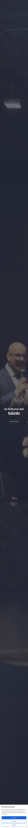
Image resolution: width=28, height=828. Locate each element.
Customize (14, 821)
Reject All (14, 825)
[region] (14, 816)
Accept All (14, 817)
